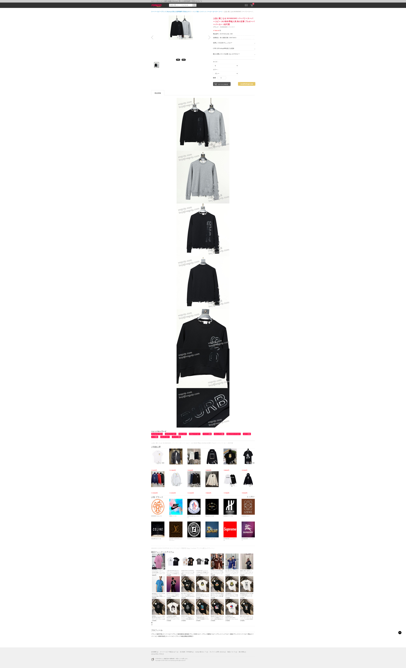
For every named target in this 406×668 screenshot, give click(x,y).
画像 (178, 59)
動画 (184, 59)
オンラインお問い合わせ (217, 652)
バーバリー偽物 (176, 436)
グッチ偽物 (154, 436)
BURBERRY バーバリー (227, 27)
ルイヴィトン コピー (171, 434)
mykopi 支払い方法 (156, 654)
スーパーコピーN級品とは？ (168, 652)
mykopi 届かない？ (200, 652)
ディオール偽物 (207, 434)
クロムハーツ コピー (195, 434)
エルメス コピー (165, 436)
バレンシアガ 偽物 (219, 434)
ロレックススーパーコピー (233, 434)
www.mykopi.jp (172, 660)
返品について (231, 652)
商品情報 (158, 93)
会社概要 (153, 652)
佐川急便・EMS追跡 (186, 652)
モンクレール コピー (157, 434)
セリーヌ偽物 (247, 434)
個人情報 (241, 652)
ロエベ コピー (182, 434)
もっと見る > (251, 496)
